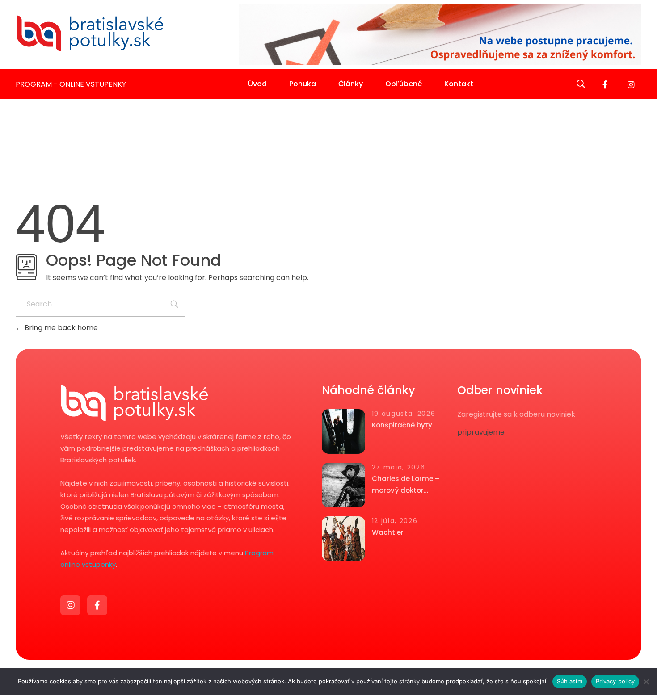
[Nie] (645, 681)
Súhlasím (569, 681)
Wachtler (388, 532)
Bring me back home (60, 327)
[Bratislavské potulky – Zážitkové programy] (89, 33)
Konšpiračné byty (402, 425)
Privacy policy (615, 681)
